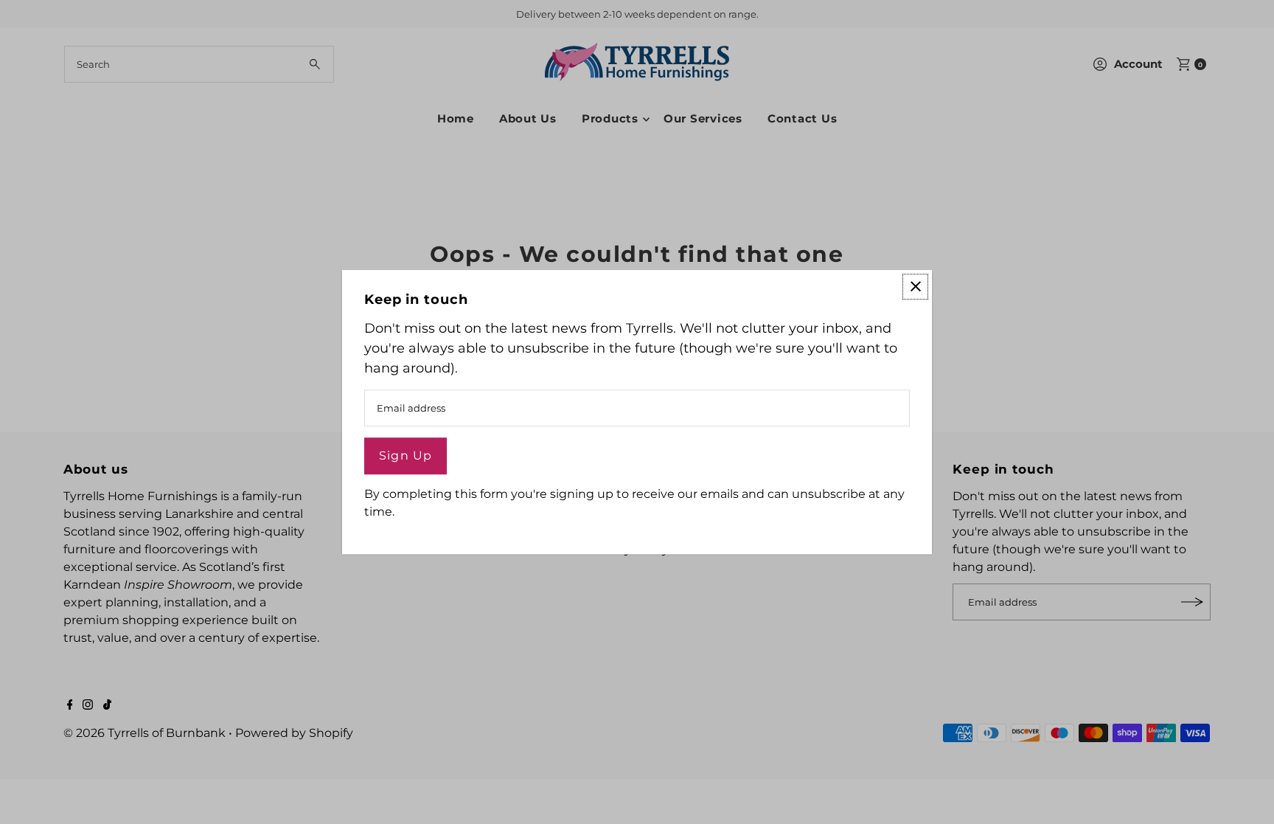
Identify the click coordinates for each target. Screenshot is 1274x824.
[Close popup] (915, 287)
